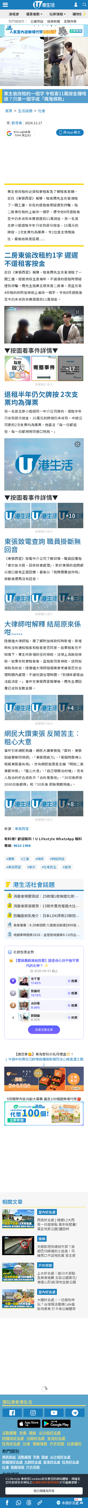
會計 (32, 867)
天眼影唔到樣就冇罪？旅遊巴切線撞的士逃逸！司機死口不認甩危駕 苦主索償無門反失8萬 (56, 1253)
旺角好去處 (11, 1443)
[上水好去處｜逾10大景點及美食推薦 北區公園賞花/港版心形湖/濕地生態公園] (18, 1280)
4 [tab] (47, 26)
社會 (41, 110)
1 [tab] (34, 26)
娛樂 (41, 1238)
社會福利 (74, 1443)
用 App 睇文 (71, 132)
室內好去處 (47, 1212)
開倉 (32, 1432)
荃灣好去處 (56, 1438)
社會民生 (50, 867)
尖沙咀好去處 (50, 1432)
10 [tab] (47, 31)
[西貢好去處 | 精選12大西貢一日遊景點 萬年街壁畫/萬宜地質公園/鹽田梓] (18, 1227)
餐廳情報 (40, 1443)
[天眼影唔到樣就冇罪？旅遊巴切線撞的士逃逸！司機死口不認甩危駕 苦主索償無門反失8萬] (18, 1253)
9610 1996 (22, 845)
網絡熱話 (58, 858)
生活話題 (25, 110)
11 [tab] (51, 31)
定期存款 (70, 21)
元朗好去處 (35, 1438)
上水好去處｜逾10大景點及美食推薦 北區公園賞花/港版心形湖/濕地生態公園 (57, 1277)
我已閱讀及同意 (44, 1491)
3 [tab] (43, 26)
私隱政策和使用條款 (45, 1482)
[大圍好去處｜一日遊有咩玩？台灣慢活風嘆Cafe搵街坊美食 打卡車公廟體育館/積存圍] (18, 1306)
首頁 (8, 110)
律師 (40, 858)
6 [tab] (56, 26)
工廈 (26, 858)
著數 (11, 858)
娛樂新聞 (53, 21)
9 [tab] (43, 31)
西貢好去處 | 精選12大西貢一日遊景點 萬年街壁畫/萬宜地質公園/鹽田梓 (57, 1224)
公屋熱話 (37, 21)
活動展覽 (9, 1432)
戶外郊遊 (45, 1265)
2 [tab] (39, 26)
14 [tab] (47, 36)
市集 (22, 1432)
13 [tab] (43, 36)
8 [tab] (39, 31)
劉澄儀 (17, 122)
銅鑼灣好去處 (13, 1438)
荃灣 (68, 867)
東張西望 (22, 828)
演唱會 (14, 13)
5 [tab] (51, 26)
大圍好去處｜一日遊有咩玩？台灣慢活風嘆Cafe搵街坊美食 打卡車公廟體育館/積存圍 (56, 1306)
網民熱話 (9, 1456)
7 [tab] (34, 31)
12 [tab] (56, 31)
